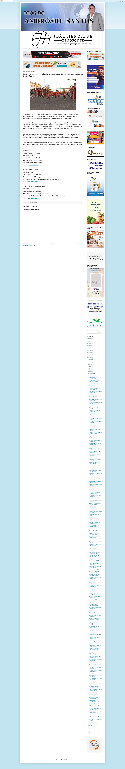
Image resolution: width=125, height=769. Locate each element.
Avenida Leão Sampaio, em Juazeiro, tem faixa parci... (95, 610)
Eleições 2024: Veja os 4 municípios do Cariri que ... (95, 419)
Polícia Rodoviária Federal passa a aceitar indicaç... (95, 583)
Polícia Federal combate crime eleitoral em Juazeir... (94, 534)
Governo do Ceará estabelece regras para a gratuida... (95, 712)
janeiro (90, 359)
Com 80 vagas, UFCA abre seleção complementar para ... (95, 493)
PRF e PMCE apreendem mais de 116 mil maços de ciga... (95, 654)
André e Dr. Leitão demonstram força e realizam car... (95, 452)
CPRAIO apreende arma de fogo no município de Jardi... (95, 690)
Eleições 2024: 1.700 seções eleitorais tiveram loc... (95, 474)
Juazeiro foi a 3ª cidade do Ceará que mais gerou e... (95, 651)
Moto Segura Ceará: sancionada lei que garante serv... (95, 496)
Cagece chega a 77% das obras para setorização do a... (95, 460)
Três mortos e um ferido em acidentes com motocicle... (95, 681)
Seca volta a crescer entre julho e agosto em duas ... (94, 586)
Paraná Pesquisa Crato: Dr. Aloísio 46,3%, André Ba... (95, 695)
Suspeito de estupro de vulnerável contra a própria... (95, 640)
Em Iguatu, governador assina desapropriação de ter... (94, 687)
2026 (89, 732)
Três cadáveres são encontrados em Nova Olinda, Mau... (95, 504)
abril (90, 364)
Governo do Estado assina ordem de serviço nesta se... (95, 591)
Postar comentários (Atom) (30, 245)
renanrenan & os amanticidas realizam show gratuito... (95, 588)
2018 (89, 347)
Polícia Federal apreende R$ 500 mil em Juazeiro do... (95, 630)
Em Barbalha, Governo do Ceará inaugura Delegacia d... (94, 613)
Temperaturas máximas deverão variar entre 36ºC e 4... (95, 537)
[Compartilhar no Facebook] (35, 202)
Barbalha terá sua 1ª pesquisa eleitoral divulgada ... (95, 501)
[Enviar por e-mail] (31, 202)
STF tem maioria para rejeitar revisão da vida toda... (95, 427)
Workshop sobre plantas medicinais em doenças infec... (95, 490)
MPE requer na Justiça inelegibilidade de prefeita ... (95, 720)
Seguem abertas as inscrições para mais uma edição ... (95, 446)
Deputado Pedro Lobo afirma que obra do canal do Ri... (95, 646)
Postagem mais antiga (78, 243)
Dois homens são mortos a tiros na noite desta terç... (95, 550)
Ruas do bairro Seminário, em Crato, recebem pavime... (95, 416)
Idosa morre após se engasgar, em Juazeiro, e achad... (95, 386)
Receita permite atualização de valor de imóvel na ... (95, 578)
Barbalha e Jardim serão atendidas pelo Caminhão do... (95, 435)
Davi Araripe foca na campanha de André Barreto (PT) (95, 684)
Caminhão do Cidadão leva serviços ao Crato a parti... (95, 657)
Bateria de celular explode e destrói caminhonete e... (95, 408)
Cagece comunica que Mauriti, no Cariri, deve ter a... (95, 564)
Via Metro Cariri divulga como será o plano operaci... (95, 616)
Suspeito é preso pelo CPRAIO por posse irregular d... (95, 635)
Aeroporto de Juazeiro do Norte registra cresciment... (94, 627)
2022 (89, 354)
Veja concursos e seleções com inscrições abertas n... (94, 463)
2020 (89, 350)
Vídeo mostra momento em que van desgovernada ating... (95, 471)
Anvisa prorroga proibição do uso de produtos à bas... (95, 676)
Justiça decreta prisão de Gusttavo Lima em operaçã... (95, 482)
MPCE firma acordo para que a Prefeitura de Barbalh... (94, 643)
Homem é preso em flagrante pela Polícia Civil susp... (95, 545)
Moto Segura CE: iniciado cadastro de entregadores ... (95, 714)
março (90, 362)
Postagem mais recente (27, 243)
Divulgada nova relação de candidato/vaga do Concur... (94, 594)
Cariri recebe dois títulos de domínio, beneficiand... (95, 602)
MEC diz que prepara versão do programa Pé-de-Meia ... (94, 706)
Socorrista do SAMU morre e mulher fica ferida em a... (95, 509)
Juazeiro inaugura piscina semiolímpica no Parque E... (94, 701)
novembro (91, 727)
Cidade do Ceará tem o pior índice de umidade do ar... (95, 383)
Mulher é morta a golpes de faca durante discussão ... (94, 599)
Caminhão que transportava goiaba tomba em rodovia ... (95, 722)
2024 (89, 357)
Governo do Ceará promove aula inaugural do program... (94, 375)
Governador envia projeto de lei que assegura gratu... (95, 411)
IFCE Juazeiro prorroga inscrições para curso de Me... (95, 444)
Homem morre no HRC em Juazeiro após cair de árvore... (95, 433)
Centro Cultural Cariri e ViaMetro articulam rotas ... (95, 632)
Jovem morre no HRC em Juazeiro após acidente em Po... (95, 572)
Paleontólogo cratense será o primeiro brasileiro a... (95, 485)
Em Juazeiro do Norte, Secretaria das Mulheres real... (95, 441)
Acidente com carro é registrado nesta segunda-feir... (95, 479)
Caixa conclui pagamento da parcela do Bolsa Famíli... (95, 692)
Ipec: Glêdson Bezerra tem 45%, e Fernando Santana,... (95, 394)
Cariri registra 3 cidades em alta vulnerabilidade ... (94, 476)
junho (90, 368)
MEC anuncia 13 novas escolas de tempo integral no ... (95, 424)
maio (90, 366)
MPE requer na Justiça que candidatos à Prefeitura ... (95, 422)
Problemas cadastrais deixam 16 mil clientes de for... (95, 660)
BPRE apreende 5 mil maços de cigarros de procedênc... (94, 553)
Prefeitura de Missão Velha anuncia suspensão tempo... (95, 378)
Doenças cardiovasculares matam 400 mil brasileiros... (95, 679)
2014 (89, 339)
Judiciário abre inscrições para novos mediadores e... (95, 608)
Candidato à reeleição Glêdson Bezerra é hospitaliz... (94, 520)
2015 (89, 341)
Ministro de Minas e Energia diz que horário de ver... (95, 403)
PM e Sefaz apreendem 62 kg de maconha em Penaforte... (94, 465)
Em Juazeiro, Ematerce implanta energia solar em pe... (94, 517)
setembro (91, 373)
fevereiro (91, 360)
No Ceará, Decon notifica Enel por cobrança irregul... (95, 547)
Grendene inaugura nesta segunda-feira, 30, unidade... (95, 703)
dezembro (91, 728)
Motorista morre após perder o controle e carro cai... (94, 438)
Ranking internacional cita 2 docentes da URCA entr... (95, 392)
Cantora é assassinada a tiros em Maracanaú (94, 430)
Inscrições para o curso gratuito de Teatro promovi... (95, 567)
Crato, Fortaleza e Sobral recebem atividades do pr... (95, 531)
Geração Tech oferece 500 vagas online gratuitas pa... (94, 389)
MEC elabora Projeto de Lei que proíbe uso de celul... (94, 405)
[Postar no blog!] (32, 202)
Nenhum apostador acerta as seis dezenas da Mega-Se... (94, 673)
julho (90, 369)
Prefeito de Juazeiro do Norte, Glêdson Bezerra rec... (94, 556)
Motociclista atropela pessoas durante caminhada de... (95, 507)
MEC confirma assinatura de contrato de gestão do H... (95, 400)
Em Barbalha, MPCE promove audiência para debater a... (94, 487)
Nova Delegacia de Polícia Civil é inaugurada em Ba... (95, 662)
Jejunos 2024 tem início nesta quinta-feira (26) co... (95, 542)
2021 (89, 352)
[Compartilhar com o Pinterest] (36, 202)
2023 (89, 355)
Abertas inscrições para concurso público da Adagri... (95, 414)
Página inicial (53, 243)
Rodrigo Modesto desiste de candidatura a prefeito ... (94, 624)
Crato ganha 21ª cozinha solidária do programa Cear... (95, 539)
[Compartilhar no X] (33, 202)
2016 (89, 343)
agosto (90, 371)
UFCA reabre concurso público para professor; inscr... (95, 717)
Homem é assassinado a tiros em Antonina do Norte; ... (94, 457)
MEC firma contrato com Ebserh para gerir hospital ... (95, 449)
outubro (90, 725)
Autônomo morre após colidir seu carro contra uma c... (95, 515)
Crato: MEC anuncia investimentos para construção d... (95, 668)
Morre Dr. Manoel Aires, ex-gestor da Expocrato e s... (95, 397)
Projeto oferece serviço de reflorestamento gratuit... (94, 605)
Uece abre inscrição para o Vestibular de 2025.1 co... (95, 512)
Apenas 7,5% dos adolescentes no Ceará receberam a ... (95, 528)
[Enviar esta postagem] (28, 202)
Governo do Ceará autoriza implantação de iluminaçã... (94, 619)
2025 (89, 731)
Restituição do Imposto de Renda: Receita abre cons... (95, 455)
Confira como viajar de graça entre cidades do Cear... (95, 569)
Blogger (67, 759)
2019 (89, 348)
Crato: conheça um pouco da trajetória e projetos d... (95, 498)
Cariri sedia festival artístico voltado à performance (95, 580)
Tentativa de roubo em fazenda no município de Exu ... (95, 597)
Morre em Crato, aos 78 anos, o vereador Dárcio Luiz (94, 526)
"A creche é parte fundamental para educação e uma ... (95, 665)
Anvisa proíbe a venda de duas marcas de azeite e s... (94, 561)
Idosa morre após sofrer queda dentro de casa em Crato (95, 671)
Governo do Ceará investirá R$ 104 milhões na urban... (95, 638)
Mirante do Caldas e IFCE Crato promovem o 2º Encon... (94, 575)
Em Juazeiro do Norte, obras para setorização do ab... (95, 709)
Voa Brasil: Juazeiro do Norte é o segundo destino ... (95, 558)
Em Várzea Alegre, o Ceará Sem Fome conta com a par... (94, 381)
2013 (89, 338)
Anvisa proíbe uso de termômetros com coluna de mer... (95, 523)
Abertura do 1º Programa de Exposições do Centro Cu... (94, 649)
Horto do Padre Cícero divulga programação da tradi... (94, 621)
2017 (89, 345)
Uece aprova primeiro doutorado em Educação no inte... (95, 468)
